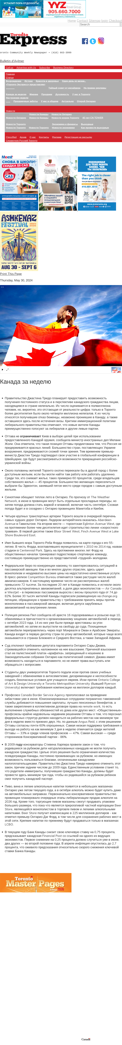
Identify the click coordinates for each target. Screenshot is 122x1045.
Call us (9, 67)
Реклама (56, 137)
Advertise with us (12, 1022)
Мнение (34, 94)
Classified (11, 137)
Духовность (62, 94)
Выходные (87, 124)
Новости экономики (63, 127)
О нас (33, 137)
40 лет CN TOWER (92, 117)
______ (10, 87)
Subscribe (44, 67)
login (104, 20)
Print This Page (11, 274)
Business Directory (63, 67)
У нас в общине (49, 101)
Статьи (10, 77)
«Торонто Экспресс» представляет (25, 84)
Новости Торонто (16, 124)
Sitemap (94, 20)
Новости (10, 110)
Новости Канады (38, 114)
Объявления (9, 992)
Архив (23, 137)
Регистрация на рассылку (78, 137)
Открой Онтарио (86, 101)
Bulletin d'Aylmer (12, 61)
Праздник (46, 94)
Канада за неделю (16, 94)
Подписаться (9, 980)
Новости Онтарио (16, 117)
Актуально (68, 101)
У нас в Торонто (81, 94)
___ (8, 101)
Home (72, 20)
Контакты (44, 137)
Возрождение (13, 80)
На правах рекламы (95, 87)
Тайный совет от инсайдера (64, 87)
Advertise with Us (26, 67)
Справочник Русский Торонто (21, 140)
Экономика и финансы (65, 124)
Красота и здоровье (47, 80)
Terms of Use (3, 1043)
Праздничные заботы (25, 101)
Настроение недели (17, 97)
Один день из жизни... (74, 80)
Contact (82, 20)
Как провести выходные (95, 127)
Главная (10, 74)
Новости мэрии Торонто (65, 117)
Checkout (115, 20)
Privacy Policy (14, 1043)
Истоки (29, 80)
